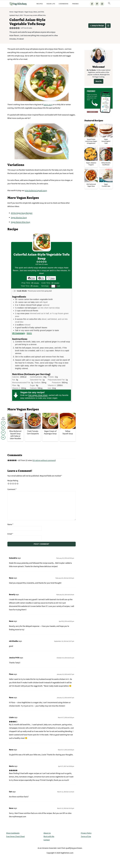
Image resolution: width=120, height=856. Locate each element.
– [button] (50, 286)
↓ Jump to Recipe (97, 25)
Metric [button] (29, 333)
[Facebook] (92, 4)
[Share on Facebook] (3, 423)
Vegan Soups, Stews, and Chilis (34, 12)
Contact (47, 840)
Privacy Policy (86, 833)
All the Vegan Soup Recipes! (21, 213)
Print (32, 278)
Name (10, 524)
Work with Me (49, 836)
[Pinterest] (97, 4)
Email (10, 534)
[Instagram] (102, 4)
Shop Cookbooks (13, 833)
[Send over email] (3, 437)
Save (52, 278)
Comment (11, 489)
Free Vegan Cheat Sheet (15, 836)
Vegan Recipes (18, 12)
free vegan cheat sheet (38, 395)
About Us (47, 833)
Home (11, 12)
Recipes (40, 4)
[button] (10, 28)
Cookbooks (63, 4)
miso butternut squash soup (36, 190)
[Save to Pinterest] (3, 432)
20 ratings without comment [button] (44, 460)
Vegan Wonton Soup (19, 217)
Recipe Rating (12, 480)
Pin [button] (42, 278)
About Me (99, 81)
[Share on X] (3, 428)
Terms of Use (86, 836)
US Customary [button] (18, 333)
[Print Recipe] (108, 25)
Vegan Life (50, 4)
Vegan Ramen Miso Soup (20, 222)
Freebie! (75, 4)
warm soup (48, 104)
